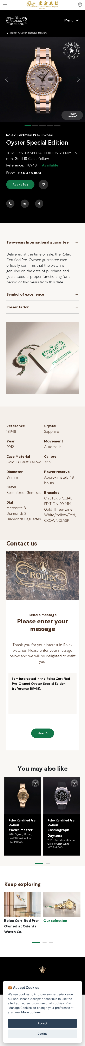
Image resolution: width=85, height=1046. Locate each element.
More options (31, 1012)
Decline (42, 1033)
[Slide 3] (42, 125)
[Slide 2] (35, 125)
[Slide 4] (50, 125)
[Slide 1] (28, 125)
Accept (42, 1023)
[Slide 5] (57, 125)
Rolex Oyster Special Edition (28, 32)
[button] (39, 863)
